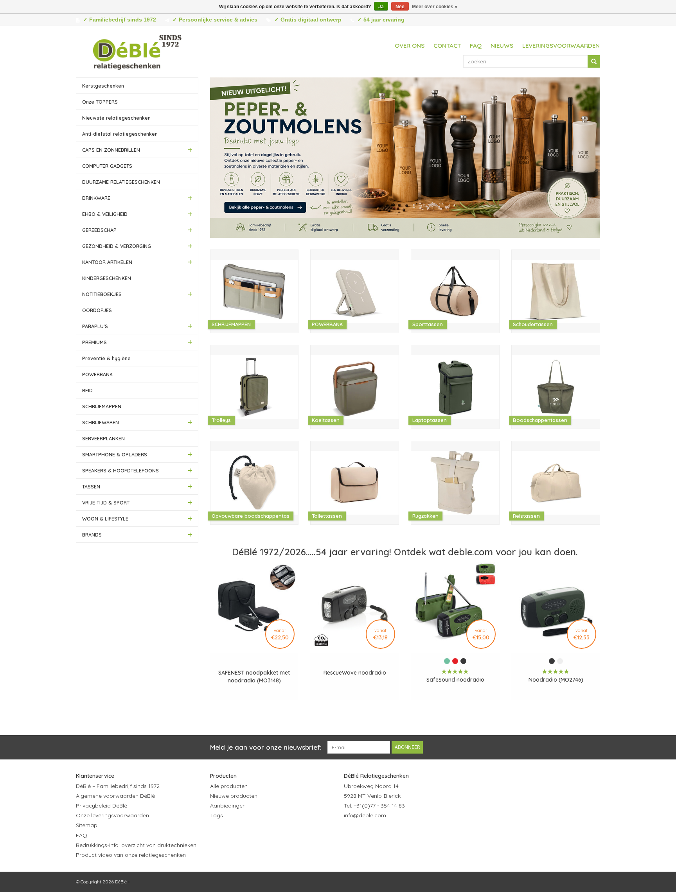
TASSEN (91, 486)
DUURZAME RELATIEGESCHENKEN (121, 182)
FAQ (476, 45)
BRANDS (92, 534)
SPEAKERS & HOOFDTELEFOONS (120, 470)
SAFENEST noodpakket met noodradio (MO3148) (254, 676)
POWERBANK (97, 374)
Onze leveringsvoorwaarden (112, 815)
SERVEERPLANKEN (103, 438)
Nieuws (502, 45)
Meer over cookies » (434, 6)
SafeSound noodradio (455, 679)
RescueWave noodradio (355, 672)
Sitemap (86, 825)
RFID (87, 390)
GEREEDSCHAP (99, 230)
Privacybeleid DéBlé (101, 805)
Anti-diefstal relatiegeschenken (120, 134)
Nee (400, 6)
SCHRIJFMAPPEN (101, 406)
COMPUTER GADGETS (107, 166)
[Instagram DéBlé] (392, 834)
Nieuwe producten (233, 795)
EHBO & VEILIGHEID (105, 214)
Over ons (409, 45)
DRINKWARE (96, 198)
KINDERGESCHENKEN (106, 278)
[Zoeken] (594, 61)
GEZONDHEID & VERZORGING (116, 246)
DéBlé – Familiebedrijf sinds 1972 (118, 786)
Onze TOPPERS (100, 102)
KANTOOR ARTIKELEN (107, 262)
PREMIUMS (94, 342)
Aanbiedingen (228, 805)
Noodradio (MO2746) (556, 679)
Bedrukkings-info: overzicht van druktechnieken (136, 845)
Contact (447, 45)
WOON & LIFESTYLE (105, 518)
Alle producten (229, 786)
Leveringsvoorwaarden (561, 45)
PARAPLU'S (95, 326)
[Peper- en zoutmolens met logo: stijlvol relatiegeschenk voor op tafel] (405, 157)
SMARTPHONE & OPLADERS (114, 454)
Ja (381, 6)
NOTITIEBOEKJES (102, 294)
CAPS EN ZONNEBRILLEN (111, 150)
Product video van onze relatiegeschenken (131, 854)
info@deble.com (365, 815)
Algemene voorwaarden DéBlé (115, 795)
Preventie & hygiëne (106, 358)
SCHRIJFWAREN (100, 422)
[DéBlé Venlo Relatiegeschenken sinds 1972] (137, 50)
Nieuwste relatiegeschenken (116, 118)
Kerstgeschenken (103, 86)
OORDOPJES (97, 310)
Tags (216, 815)
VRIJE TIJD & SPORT (105, 502)
